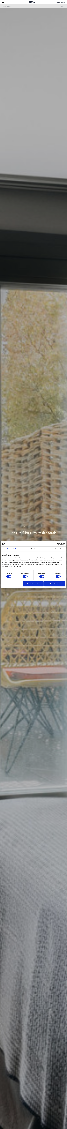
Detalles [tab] (33, 549)
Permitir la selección (33, 584)
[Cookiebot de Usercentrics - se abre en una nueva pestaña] (57, 543)
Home (22, 525)
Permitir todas (54, 584)
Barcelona (37, 525)
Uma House (6, 6)
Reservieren (60, 2)
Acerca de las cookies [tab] (55, 549)
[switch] (25, 576)
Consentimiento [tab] (11, 549)
